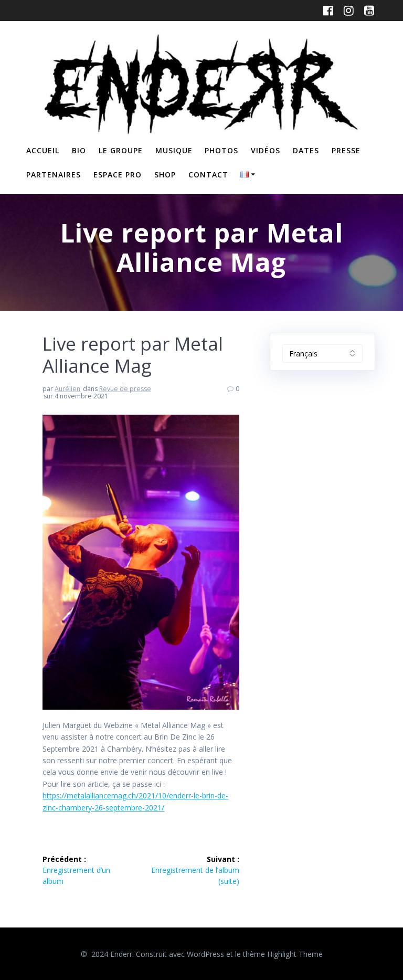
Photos (221, 150)
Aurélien (67, 388)
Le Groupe (121, 150)
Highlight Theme (295, 954)
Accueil (42, 150)
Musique (174, 150)
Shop (165, 175)
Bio (79, 150)
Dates (306, 150)
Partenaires (53, 175)
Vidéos (265, 150)
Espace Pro (117, 175)
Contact (208, 175)
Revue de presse (125, 388)
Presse (346, 150)
